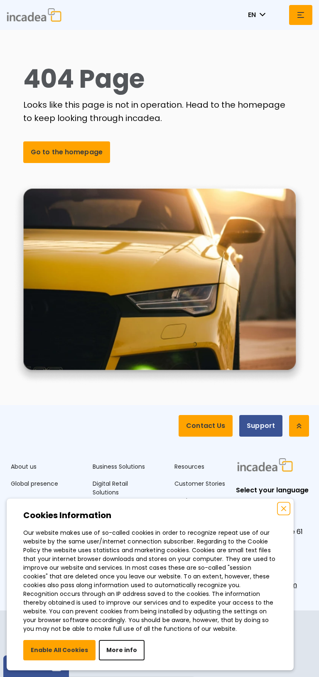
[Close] (283, 508)
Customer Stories (199, 483)
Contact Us (205, 425)
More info (121, 650)
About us (24, 466)
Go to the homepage (67, 152)
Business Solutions (119, 466)
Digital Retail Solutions (110, 488)
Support (261, 425)
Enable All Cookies (59, 650)
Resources (189, 466)
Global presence (34, 483)
